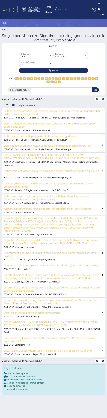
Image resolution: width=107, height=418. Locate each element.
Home (48, 6)
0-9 (17, 79)
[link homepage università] (31, 9)
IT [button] (99, 4)
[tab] (7, 105)
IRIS (3, 29)
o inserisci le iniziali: (19, 89)
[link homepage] (9, 9)
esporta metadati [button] (27, 105)
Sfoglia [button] (48, 12)
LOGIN (101, 14)
